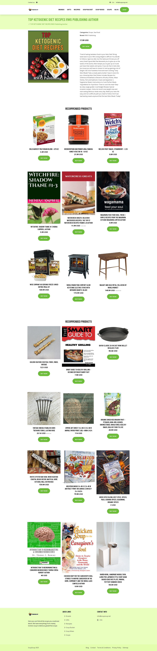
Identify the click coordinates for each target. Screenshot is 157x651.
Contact (93, 648)
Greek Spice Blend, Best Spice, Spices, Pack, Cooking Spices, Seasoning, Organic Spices (113, 499)
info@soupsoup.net (121, 2)
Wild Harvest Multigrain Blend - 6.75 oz (44, 149)
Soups (109, 10)
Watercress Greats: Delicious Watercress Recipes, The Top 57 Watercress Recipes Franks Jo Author (78, 220)
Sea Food (97, 32)
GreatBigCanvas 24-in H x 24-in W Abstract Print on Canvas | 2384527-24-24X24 (78, 488)
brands (61, 10)
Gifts (69, 10)
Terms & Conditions (104, 648)
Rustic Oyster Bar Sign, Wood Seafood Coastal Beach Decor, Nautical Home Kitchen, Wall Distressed (44, 479)
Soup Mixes (100, 10)
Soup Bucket (88, 10)
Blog (117, 10)
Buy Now (85, 46)
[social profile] (36, 2)
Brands (68, 616)
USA (113, 2)
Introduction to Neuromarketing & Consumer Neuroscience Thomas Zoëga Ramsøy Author (44, 570)
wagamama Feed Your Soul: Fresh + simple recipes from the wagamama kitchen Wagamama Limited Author (113, 217)
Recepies (77, 10)
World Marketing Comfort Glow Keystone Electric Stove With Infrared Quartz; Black (78, 287)
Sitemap (125, 648)
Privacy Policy (116, 648)
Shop (124, 10)
